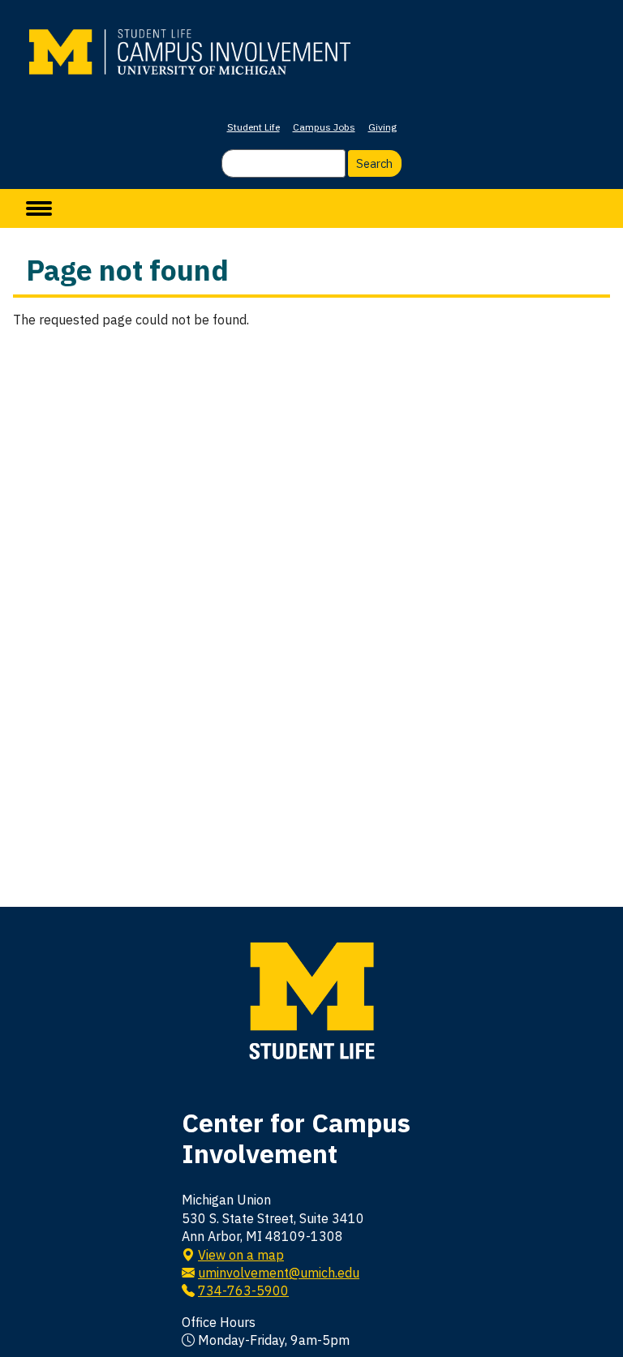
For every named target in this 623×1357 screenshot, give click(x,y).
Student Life (253, 127)
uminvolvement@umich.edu (278, 1273)
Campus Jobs (324, 127)
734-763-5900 (243, 1290)
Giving (382, 127)
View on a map (241, 1255)
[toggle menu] (39, 208)
